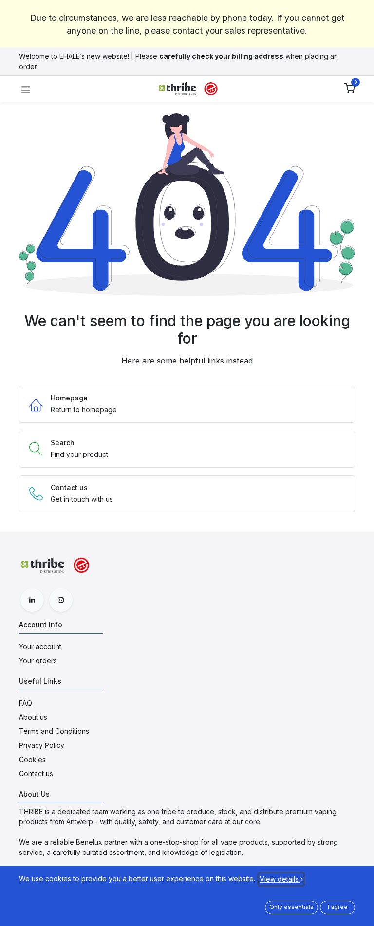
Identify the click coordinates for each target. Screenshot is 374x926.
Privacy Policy (41, 745)
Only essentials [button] (291, 906)
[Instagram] (61, 600)
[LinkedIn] (32, 600)
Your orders (38, 660)
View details (280, 879)
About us (33, 717)
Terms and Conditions (54, 731)
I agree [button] (338, 906)
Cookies (32, 759)
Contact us (36, 773)
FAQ (25, 703)
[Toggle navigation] (26, 89)
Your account (40, 646)
